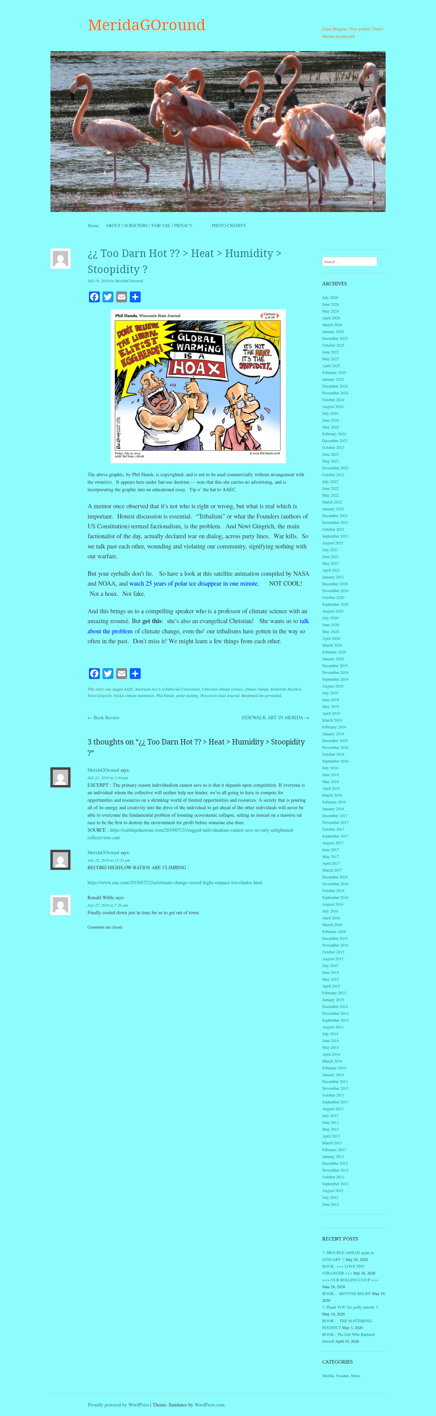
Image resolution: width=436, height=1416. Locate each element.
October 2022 (333, 474)
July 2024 (330, 413)
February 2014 (334, 1067)
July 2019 (330, 692)
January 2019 (333, 733)
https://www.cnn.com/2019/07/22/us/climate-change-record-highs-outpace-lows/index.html (175, 882)
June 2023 (330, 454)
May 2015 (330, 979)
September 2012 (335, 1183)
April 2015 (331, 986)
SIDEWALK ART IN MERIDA (275, 717)
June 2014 (330, 1040)
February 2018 (334, 801)
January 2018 (333, 808)
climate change (256, 689)
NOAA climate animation (133, 695)
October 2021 (333, 529)
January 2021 (333, 576)
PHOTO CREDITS (229, 225)
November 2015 (335, 945)
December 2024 (335, 386)
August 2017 (332, 842)
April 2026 (331, 317)
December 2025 (335, 338)
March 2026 (332, 324)
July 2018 (330, 767)
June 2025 (330, 352)
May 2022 (330, 495)
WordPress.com (209, 1404)
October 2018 (333, 754)
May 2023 (330, 461)
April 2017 (331, 863)
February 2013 (334, 1149)
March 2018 (332, 795)
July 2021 (330, 549)
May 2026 (330, 311)
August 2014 (332, 1026)
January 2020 (333, 658)
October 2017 (333, 829)
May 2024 (330, 427)
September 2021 (335, 536)
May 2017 (330, 856)
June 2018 (330, 774)
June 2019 (330, 699)
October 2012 (333, 1176)
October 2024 (333, 399)
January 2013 (333, 1156)
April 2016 (331, 917)
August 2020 (332, 611)
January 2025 (333, 379)
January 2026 (333, 331)
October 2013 (333, 1095)
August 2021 (332, 542)
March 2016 (332, 924)
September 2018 (335, 761)
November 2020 (335, 590)
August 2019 (332, 686)
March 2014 (332, 1061)
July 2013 (330, 1115)
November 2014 (335, 1013)
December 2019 (335, 665)
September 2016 (335, 897)
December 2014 (335, 1006)
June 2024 (330, 420)
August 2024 (332, 406)
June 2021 (330, 556)
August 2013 (332, 1108)
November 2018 (335, 747)
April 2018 (331, 788)
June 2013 (330, 1122)
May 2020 (330, 631)
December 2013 (335, 1081)
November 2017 (335, 822)
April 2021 (331, 570)
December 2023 (335, 440)
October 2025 (333, 345)
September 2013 (335, 1101)
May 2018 (330, 781)
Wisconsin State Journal (219, 695)
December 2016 (335, 876)
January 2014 (333, 1074)
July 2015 (330, 965)
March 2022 (332, 501)
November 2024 (335, 392)
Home (93, 225)
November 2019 (335, 672)
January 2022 (333, 508)
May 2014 (330, 1047)
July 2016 (330, 911)
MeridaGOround (147, 25)
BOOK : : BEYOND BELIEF (346, 1293)
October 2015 (333, 951)
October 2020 (333, 597)
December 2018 (335, 740)
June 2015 (330, 972)
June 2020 (330, 624)
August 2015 (332, 958)
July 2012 (330, 1197)
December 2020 (335, 583)
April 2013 (331, 1136)
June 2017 (330, 849)
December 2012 (335, 1163)
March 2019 (332, 720)
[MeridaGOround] (218, 131)
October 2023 (333, 447)
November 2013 (335, 1088)
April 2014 (331, 1054)
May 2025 (330, 358)
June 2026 (330, 304)
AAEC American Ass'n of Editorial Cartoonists (162, 689)
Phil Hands (165, 695)
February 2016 (334, 931)
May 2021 (330, 563)
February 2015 (334, 992)
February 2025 (334, 372)
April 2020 (331, 638)
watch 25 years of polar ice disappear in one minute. (194, 583)
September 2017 (335, 836)
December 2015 (335, 938)
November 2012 (335, 1170)
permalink (273, 695)
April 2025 (331, 365)
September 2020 (335, 604)
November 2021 (335, 522)
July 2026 (330, 297)
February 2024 (334, 433)
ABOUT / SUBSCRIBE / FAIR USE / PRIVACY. (155, 225)
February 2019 (334, 726)
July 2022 (330, 481)
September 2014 (335, 1020)
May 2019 (330, 706)
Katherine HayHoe (285, 689)
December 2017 (335, 815)
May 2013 (330, 1129)
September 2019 (335, 679)
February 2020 (334, 651)
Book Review (104, 717)
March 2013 (332, 1142)
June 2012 (330, 1204)
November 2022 (335, 467)
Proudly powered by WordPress (118, 1404)
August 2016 (332, 904)
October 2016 (333, 890)
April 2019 (331, 713)
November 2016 (335, 883)
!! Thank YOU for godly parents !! (350, 1307)
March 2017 (332, 870)
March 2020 (332, 645)
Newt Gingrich (99, 695)
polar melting (187, 695)
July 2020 (330, 617)
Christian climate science (222, 689)
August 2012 (332, 1190)
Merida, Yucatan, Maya (341, 1375)
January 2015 (333, 999)
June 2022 (330, 488)
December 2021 (335, 515)
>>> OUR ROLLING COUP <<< (350, 1279)
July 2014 (330, 1033)
